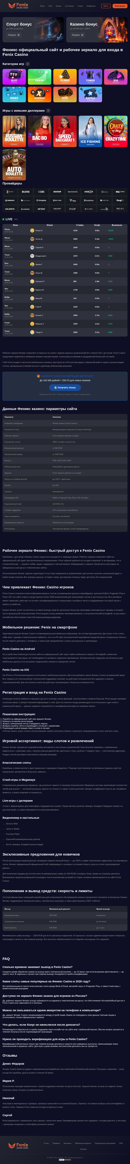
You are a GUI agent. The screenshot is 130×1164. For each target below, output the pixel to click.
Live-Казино (69, 6)
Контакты (67, 1143)
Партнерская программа (105, 1143)
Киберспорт (91, 6)
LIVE (50, 6)
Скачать (83, 1149)
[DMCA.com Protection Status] (65, 1160)
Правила (56, 1143)
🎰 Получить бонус (65, 387)
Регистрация (120, 6)
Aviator (80, 6)
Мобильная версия (83, 1143)
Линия (42, 6)
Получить (12, 35)
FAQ (121, 1143)
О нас (46, 1143)
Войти (105, 6)
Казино (58, 6)
